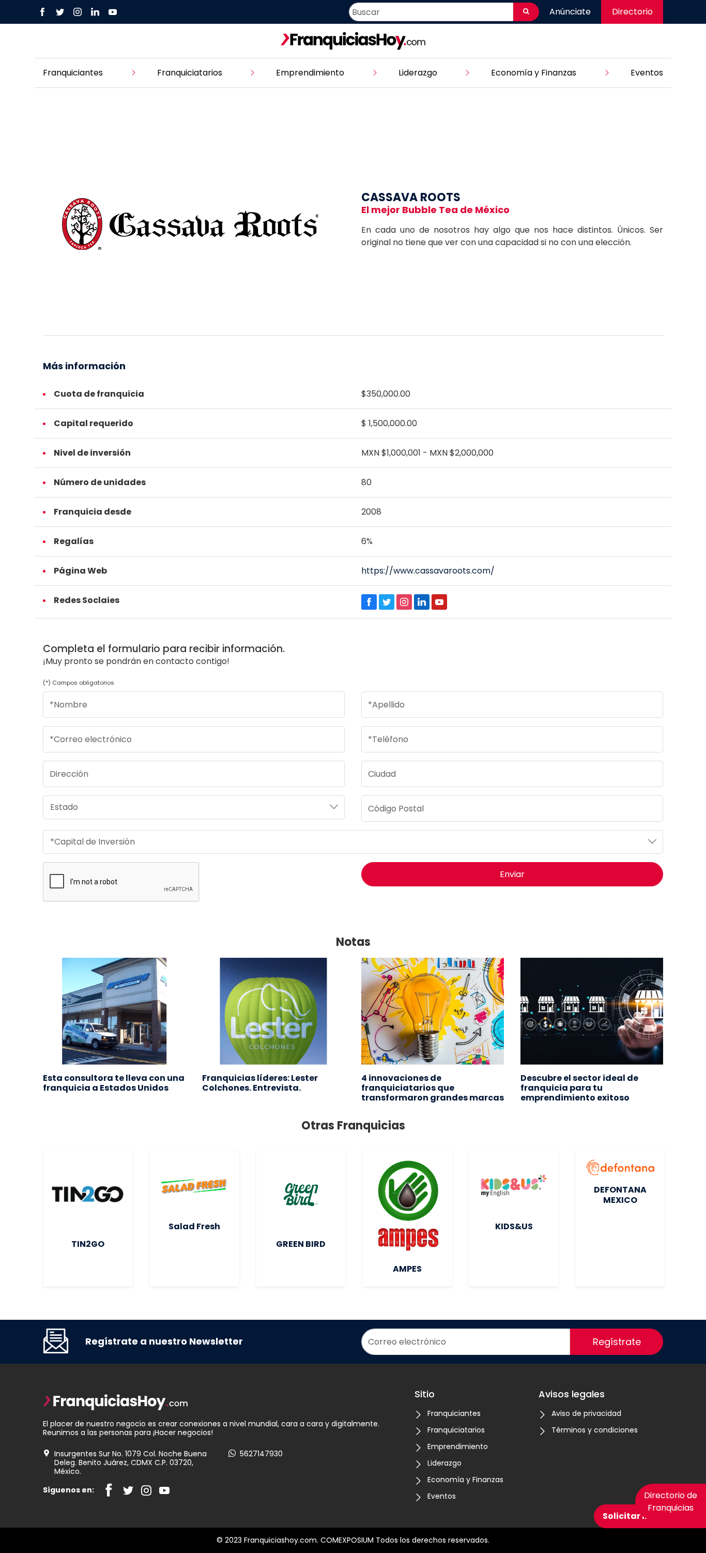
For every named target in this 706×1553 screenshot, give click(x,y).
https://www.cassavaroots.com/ (428, 571)
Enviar (512, 874)
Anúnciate (570, 12)
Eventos (647, 73)
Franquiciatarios (189, 73)
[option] (114, 1025)
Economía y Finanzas (533, 73)
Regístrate (617, 1341)
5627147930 (261, 1454)
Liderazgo (417, 73)
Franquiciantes (73, 73)
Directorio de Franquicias (670, 1501)
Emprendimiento (310, 73)
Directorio (632, 12)
